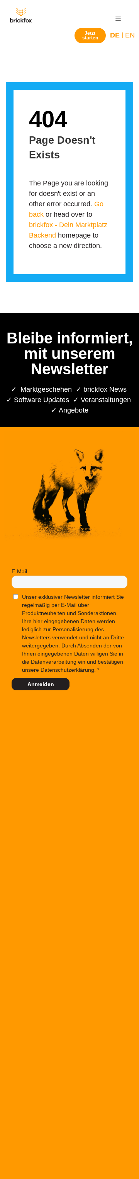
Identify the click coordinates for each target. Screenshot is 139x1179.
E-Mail (19, 571)
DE (115, 35)
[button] (118, 19)
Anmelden (40, 684)
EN (130, 35)
